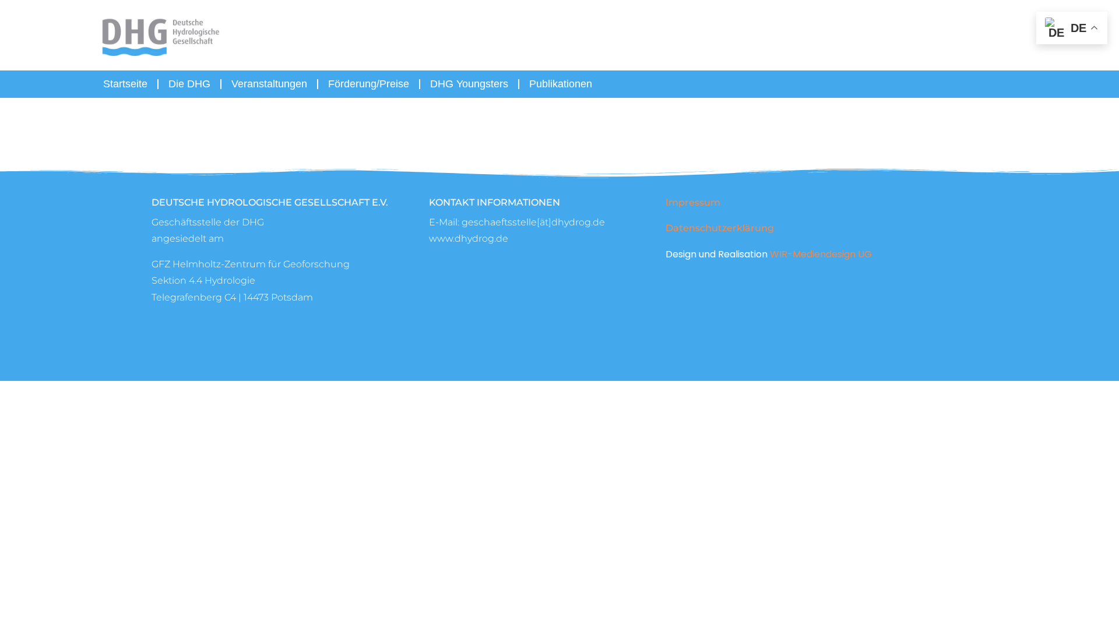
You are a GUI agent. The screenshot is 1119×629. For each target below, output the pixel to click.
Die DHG (189, 84)
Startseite (125, 84)
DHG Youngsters (469, 84)
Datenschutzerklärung (720, 228)
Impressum (693, 202)
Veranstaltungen (269, 84)
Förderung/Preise (368, 84)
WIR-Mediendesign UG (821, 254)
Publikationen (560, 84)
